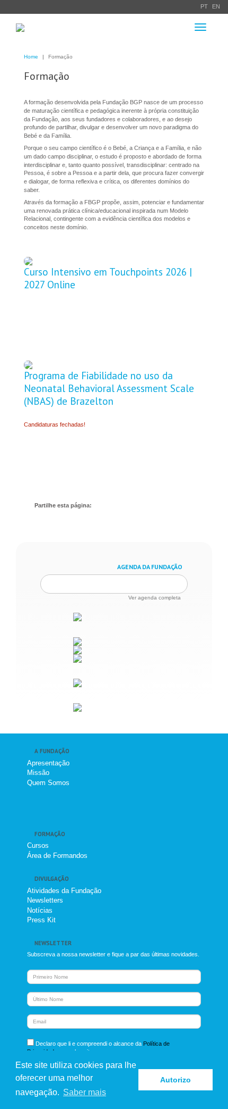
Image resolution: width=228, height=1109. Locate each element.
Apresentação (48, 763)
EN (216, 6)
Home (31, 57)
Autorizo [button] (175, 1079)
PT (204, 6)
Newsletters (45, 900)
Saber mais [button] (84, 1092)
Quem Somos (48, 783)
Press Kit (41, 920)
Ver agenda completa (154, 598)
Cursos (38, 845)
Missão (38, 773)
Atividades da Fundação (64, 891)
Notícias (39, 910)
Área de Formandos (57, 856)
